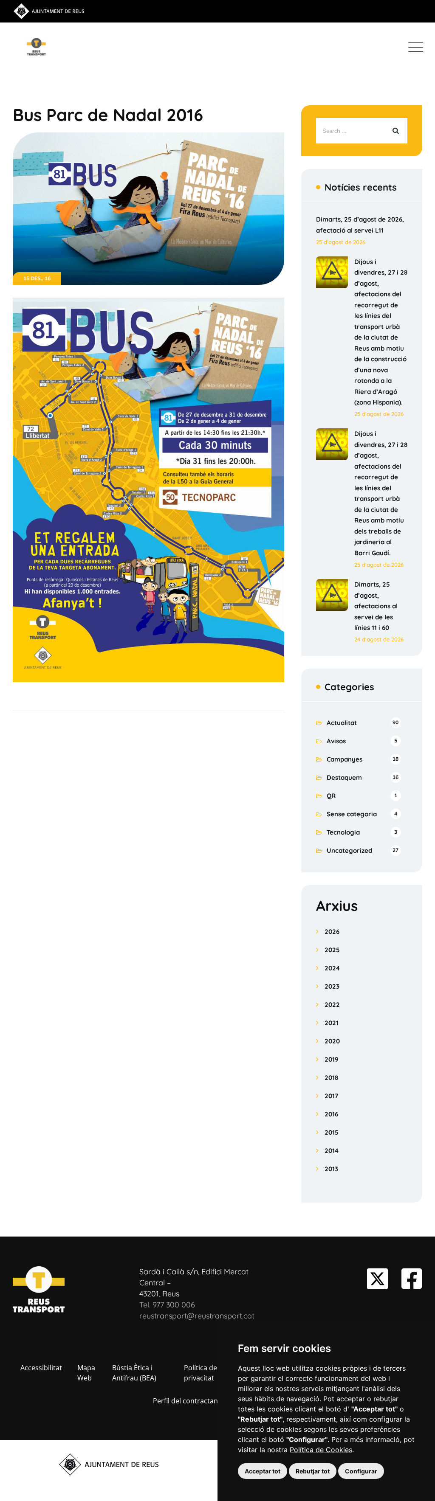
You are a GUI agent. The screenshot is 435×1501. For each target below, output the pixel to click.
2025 (332, 950)
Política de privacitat (200, 1373)
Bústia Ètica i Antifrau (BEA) (134, 1373)
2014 (332, 1151)
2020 (332, 1041)
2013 (331, 1169)
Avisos (336, 741)
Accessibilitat (41, 1367)
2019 (332, 1059)
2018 (331, 1078)
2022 (332, 1005)
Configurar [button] (361, 1471)
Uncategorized (349, 850)
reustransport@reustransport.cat (196, 1316)
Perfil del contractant (186, 1400)
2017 (331, 1096)
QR (331, 796)
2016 (331, 1114)
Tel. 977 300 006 (167, 1305)
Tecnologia (343, 832)
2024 (332, 968)
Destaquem (344, 777)
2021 (332, 1023)
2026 (332, 932)
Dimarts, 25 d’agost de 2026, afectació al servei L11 (360, 224)
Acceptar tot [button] (262, 1471)
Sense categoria (352, 814)
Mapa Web (86, 1373)
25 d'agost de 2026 (340, 242)
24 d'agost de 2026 (379, 639)
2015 (332, 1132)
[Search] (394, 130)
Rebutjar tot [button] (313, 1471)
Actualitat (342, 723)
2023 (332, 986)
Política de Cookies (321, 1449)
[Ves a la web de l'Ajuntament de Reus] (49, 10)
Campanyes (344, 759)
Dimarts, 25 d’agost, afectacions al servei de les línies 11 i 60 (376, 606)
